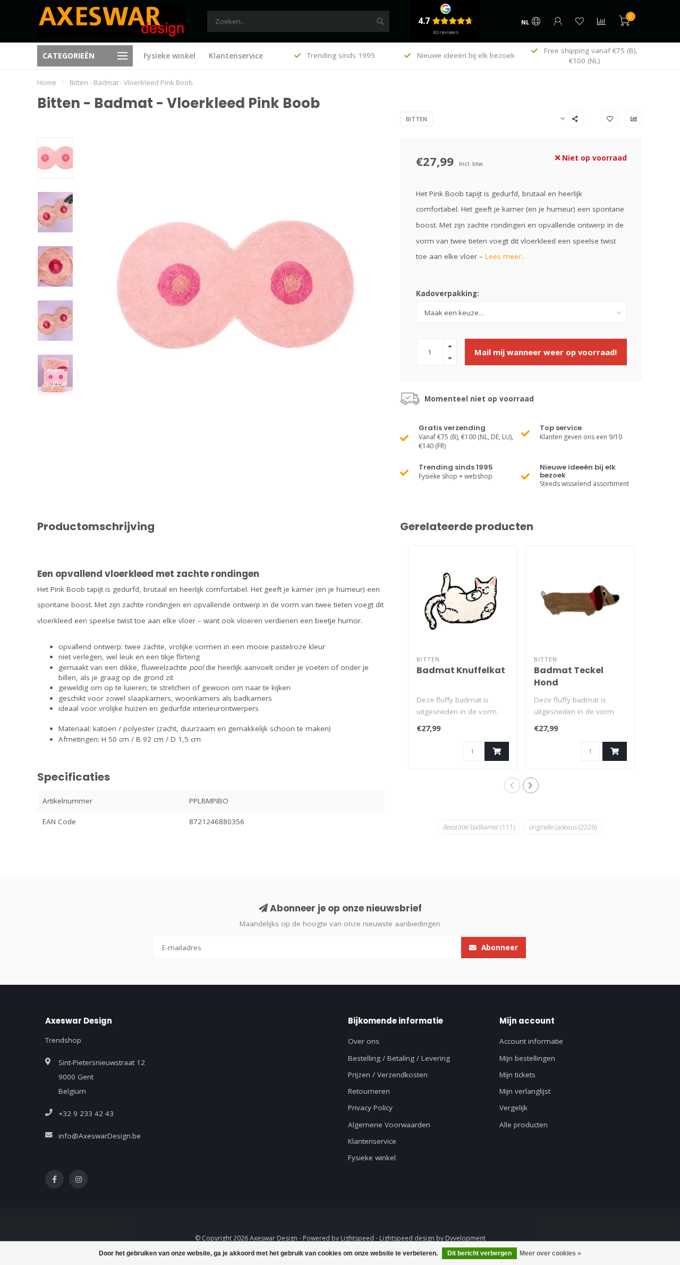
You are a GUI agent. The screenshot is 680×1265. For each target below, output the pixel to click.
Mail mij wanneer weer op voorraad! (545, 352)
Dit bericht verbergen (479, 1253)
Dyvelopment (465, 1238)
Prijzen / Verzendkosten (388, 1074)
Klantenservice (236, 56)
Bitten (416, 119)
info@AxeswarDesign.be (99, 1136)
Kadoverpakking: (447, 293)
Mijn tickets (517, 1074)
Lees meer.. (504, 256)
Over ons (363, 1041)
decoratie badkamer (479, 827)
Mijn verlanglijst (524, 1091)
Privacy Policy (370, 1107)
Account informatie (531, 1041)
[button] (512, 785)
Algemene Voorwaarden (389, 1124)
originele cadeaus (563, 827)
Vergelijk (513, 1107)
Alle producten (523, 1124)
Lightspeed (357, 1238)
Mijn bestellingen (527, 1058)
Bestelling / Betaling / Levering (399, 1058)
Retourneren (369, 1091)
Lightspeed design (407, 1238)
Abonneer (498, 947)
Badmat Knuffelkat (460, 670)
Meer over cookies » (550, 1253)
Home (46, 82)
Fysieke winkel (169, 56)
